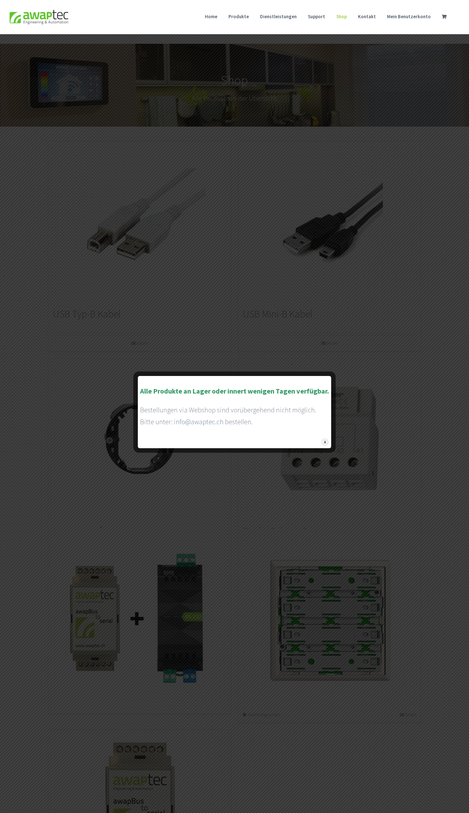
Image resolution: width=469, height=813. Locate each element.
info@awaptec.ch (199, 421)
